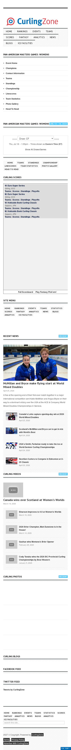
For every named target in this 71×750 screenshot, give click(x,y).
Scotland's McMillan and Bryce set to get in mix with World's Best (41, 431)
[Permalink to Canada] (11, 416)
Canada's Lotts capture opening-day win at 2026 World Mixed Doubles (41, 416)
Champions (11, 68)
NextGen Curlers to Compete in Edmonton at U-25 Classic (41, 460)
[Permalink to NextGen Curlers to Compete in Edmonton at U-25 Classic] (11, 461)
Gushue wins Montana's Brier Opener (36, 541)
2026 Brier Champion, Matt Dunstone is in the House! (40, 528)
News (53, 37)
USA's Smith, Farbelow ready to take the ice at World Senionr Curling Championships (40, 445)
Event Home (11, 63)
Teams (49, 31)
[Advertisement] (35, 253)
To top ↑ (65, 748)
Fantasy (23, 37)
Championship (12, 88)
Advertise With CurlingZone (16, 743)
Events (37, 31)
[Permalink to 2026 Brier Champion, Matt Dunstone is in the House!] (11, 529)
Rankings (22, 31)
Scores (10, 37)
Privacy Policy (18, 739)
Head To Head (12, 108)
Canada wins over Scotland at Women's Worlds (33, 500)
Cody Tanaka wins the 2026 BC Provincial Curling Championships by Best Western (42, 558)
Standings (10, 83)
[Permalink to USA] (11, 445)
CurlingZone (37, 734)
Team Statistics (13, 98)
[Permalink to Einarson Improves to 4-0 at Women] (11, 514)
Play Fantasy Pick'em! (46, 291)
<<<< (14, 138)
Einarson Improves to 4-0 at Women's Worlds (40, 511)
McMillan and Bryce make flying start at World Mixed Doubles (33, 385)
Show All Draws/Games (35, 149)
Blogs (9, 43)
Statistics (56, 308)
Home (9, 31)
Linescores (11, 93)
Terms (6, 739)
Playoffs (35, 191)
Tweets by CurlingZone (14, 689)
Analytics (39, 37)
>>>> (56, 138)
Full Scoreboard (25, 291)
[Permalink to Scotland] (11, 430)
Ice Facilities (25, 43)
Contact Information (15, 73)
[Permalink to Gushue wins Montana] (11, 544)
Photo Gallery (12, 103)
